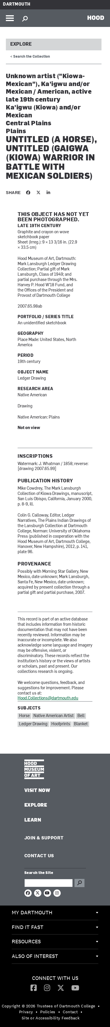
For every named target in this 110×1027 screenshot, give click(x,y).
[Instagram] (47, 987)
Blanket (81, 724)
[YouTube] (75, 987)
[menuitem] (55, 913)
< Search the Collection (30, 57)
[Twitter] (60, 987)
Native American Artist (53, 716)
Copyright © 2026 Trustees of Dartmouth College (48, 1006)
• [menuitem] (98, 1006)
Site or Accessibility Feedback (50, 1018)
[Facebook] (34, 987)
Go (79, 883)
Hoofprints (60, 724)
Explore (21, 44)
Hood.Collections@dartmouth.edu (48, 698)
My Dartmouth (32, 912)
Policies (47, 1011)
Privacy (26, 1011)
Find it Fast (27, 927)
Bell (80, 716)
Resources (26, 941)
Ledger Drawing (33, 724)
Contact (70, 1011)
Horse (24, 716)
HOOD (95, 17)
